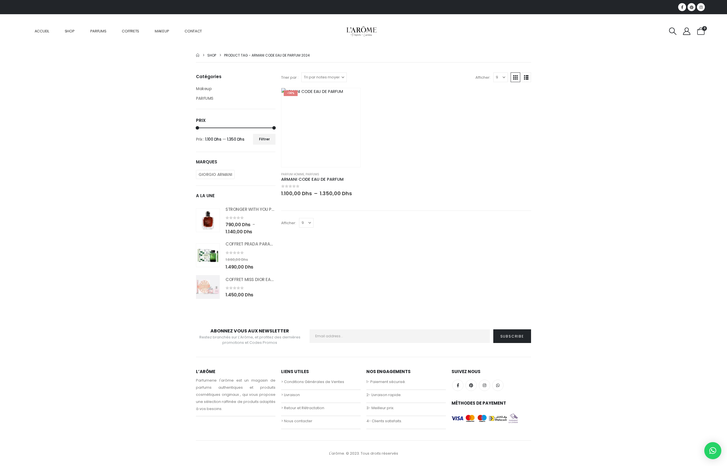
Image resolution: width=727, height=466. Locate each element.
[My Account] (686, 31)
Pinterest (471, 385)
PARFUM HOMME (292, 174)
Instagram (484, 385)
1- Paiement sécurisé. (386, 381)
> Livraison (290, 395)
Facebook (457, 385)
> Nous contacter (296, 421)
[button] (672, 31)
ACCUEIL (42, 31)
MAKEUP (162, 31)
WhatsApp (498, 385)
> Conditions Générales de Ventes (312, 381)
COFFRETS (130, 31)
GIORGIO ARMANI (215, 174)
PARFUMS (98, 31)
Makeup (204, 88)
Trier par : (289, 77)
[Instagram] (701, 7)
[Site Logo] (361, 31)
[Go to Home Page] (197, 55)
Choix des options (351, 97)
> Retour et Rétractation (302, 408)
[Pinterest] (691, 7)
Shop (70, 31)
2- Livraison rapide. (384, 395)
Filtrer (264, 139)
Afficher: (482, 77)
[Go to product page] (208, 220)
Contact (193, 31)
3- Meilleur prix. (380, 408)
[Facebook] (682, 7)
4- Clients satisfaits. (384, 421)
